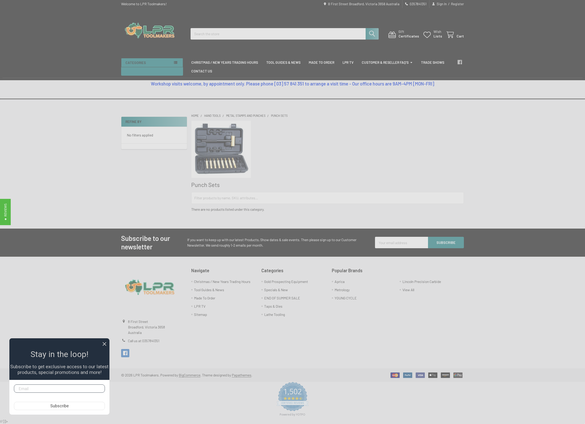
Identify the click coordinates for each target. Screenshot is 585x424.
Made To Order (321, 62)
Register (457, 4)
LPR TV (348, 62)
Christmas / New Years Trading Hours (224, 62)
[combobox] (285, 34)
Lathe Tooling (274, 314)
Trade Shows (432, 62)
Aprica (340, 281)
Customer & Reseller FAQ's (385, 62)
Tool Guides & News (283, 62)
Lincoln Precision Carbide (421, 281)
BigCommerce (189, 375)
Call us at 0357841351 (143, 341)
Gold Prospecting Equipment (286, 281)
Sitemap (200, 314)
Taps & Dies (273, 306)
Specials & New (276, 290)
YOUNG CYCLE (346, 298)
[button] (5, 212)
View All (408, 290)
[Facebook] (460, 62)
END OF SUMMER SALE (282, 298)
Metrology (342, 290)
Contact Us (201, 71)
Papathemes (241, 375)
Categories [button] (135, 63)
